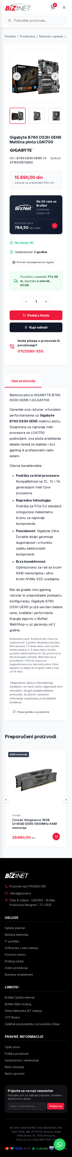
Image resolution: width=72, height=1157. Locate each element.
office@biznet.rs (20, 893)
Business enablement (19, 974)
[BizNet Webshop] (18, 7)
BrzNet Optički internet (20, 997)
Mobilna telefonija (16, 934)
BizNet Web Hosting (18, 1004)
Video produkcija (16, 968)
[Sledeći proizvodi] (66, 799)
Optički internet (15, 928)
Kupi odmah (38, 327)
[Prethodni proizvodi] (6, 799)
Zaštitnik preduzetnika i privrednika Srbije (32, 1024)
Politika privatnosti (17, 1053)
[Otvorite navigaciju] (64, 7)
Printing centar (14, 961)
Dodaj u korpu (38, 315)
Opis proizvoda (23, 381)
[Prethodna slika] (17, 76)
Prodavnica (27, 36)
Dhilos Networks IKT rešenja (23, 1010)
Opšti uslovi (12, 1047)
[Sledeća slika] (55, 76)
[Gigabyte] (22, 150)
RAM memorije (18, 754)
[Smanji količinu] (26, 301)
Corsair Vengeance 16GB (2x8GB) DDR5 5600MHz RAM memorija (34, 824)
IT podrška (12, 941)
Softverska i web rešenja (21, 948)
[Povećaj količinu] (46, 301)
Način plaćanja (14, 1067)
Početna (10, 36)
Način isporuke (15, 1073)
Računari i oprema (51, 36)
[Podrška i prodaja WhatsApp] (60, 1144)
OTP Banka (12, 1017)
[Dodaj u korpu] (56, 836)
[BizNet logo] (36, 875)
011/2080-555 (30, 351)
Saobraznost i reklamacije (22, 1060)
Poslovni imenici (15, 954)
